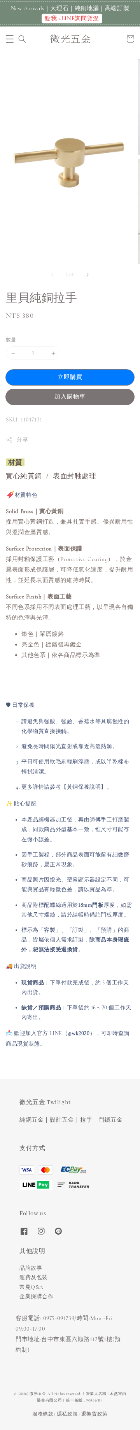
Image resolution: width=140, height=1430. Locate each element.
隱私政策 (67, 1414)
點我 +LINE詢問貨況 (72, 18)
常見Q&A (31, 1287)
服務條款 (43, 1414)
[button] (9, 39)
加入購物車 (70, 396)
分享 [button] (22, 439)
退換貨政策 (94, 1414)
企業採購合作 (36, 1296)
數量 (11, 340)
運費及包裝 (33, 1277)
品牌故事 (30, 1268)
